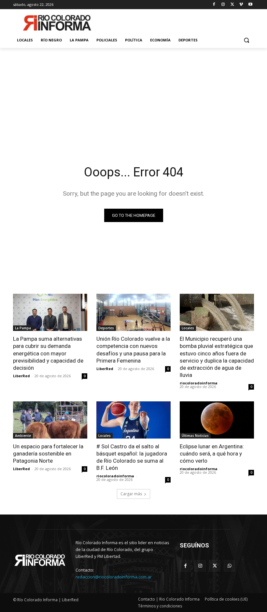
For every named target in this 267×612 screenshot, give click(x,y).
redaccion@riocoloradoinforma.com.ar (114, 577)
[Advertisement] (133, 96)
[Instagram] (223, 4)
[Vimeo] (241, 4)
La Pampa (23, 328)
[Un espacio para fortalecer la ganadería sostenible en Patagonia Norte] (50, 420)
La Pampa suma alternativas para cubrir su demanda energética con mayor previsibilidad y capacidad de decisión (48, 353)
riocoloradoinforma (199, 383)
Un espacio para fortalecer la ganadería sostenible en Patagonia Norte (48, 453)
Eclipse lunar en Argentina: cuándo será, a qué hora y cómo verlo (212, 453)
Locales (188, 328)
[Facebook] (214, 4)
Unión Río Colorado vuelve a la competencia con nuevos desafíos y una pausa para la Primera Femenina (133, 350)
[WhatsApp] (229, 566)
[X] (232, 4)
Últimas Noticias (195, 435)
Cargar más (131, 494)
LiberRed (21, 375)
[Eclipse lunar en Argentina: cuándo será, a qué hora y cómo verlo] (217, 420)
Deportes (106, 328)
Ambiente (23, 435)
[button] (246, 40)
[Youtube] (250, 4)
